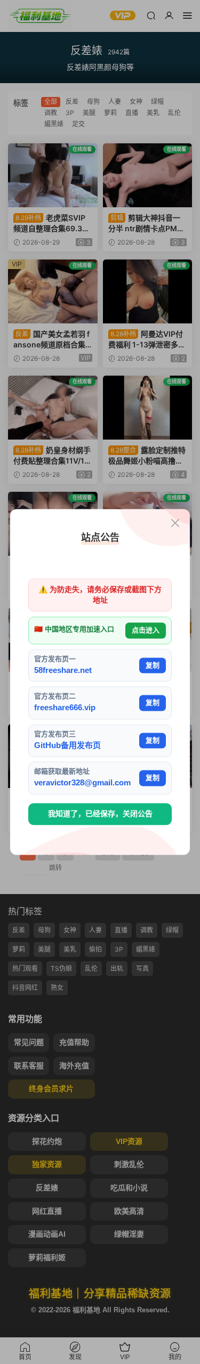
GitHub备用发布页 (67, 745)
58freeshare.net (63, 670)
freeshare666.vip (64, 707)
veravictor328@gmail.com (82, 782)
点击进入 (145, 631)
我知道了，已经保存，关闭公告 (100, 813)
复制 (152, 665)
